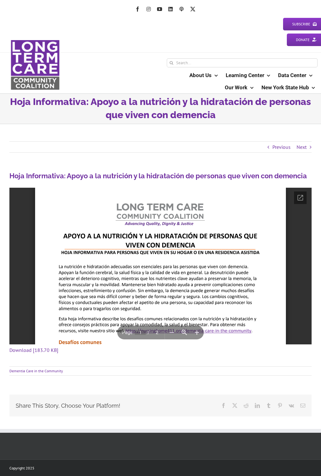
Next (302, 147)
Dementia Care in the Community (36, 371)
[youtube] (159, 9)
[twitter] (192, 9)
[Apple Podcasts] (181, 9)
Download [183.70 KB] (33, 350)
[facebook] (137, 9)
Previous (281, 147)
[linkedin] (170, 9)
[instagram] (148, 9)
